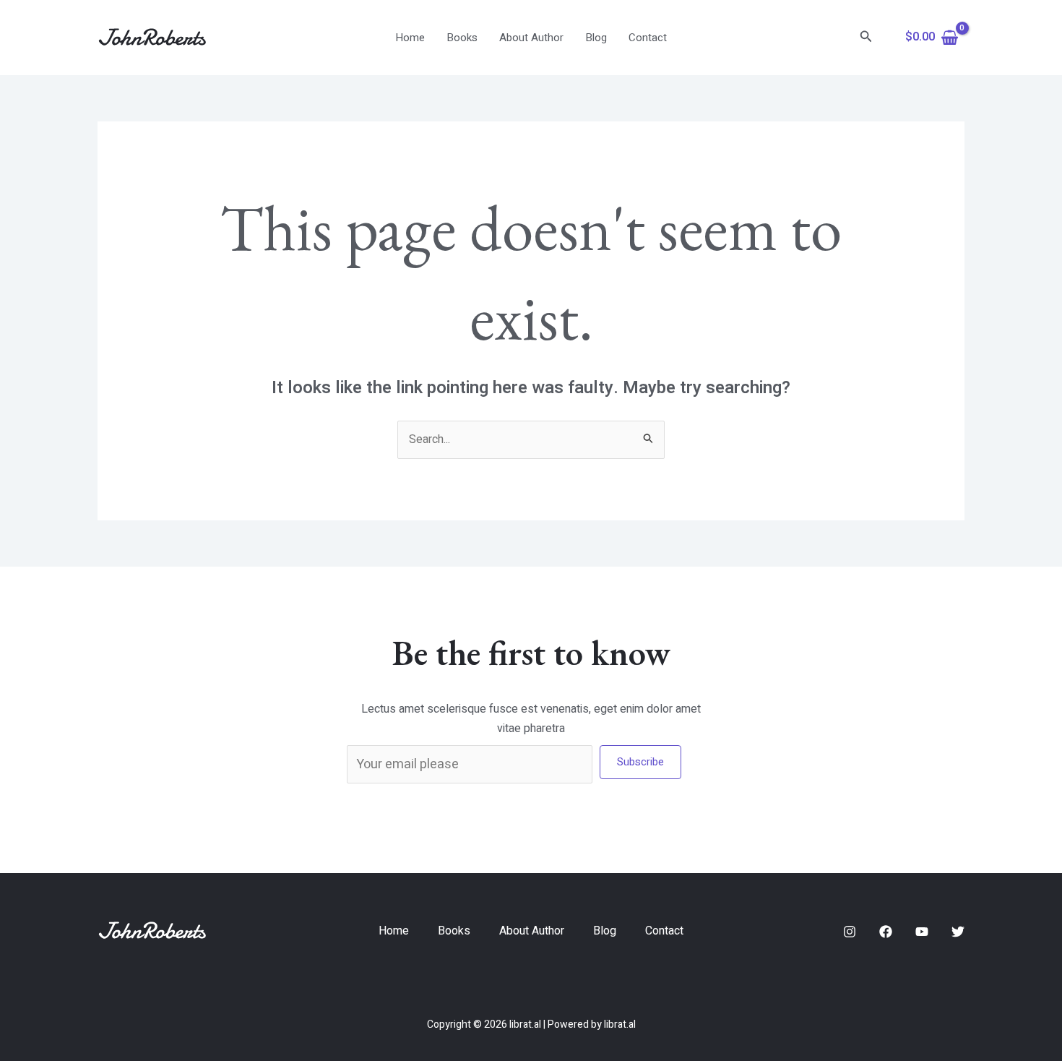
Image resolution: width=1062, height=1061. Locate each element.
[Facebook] (885, 931)
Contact (648, 38)
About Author (531, 38)
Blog (596, 38)
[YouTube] (921, 931)
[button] (866, 37)
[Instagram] (849, 931)
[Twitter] (957, 931)
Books (462, 38)
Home (410, 38)
